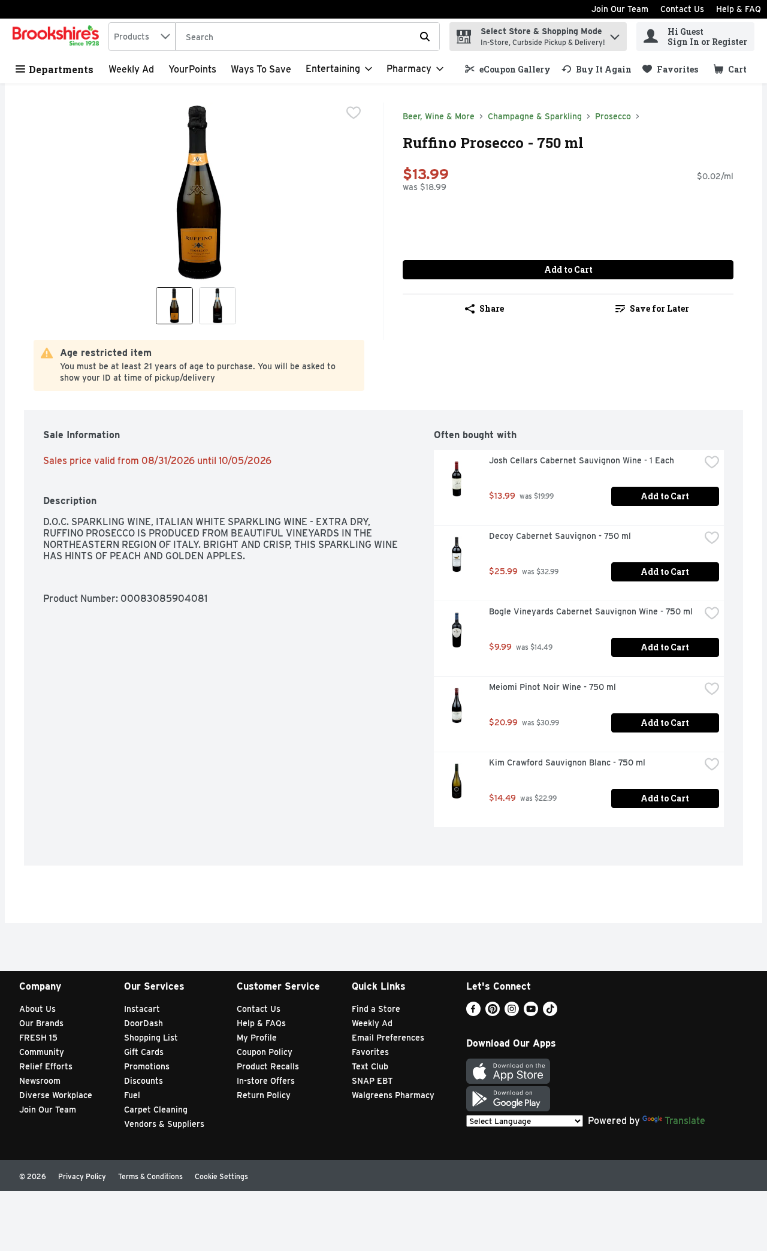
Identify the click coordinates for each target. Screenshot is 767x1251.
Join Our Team (619, 9)
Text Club (370, 1066)
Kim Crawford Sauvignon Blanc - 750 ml (567, 762)
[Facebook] (473, 1012)
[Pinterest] (492, 1012)
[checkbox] (353, 112)
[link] (508, 69)
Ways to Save (261, 69)
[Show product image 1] (174, 305)
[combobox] (142, 36)
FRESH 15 (38, 1037)
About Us (37, 1009)
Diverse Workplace (55, 1095)
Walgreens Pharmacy (393, 1095)
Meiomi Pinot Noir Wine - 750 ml (552, 687)
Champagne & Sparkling (535, 116)
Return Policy (264, 1095)
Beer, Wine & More (439, 116)
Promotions (147, 1066)
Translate (685, 1120)
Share (491, 308)
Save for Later (659, 308)
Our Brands (41, 1023)
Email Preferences (388, 1037)
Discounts (143, 1081)
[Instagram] (512, 1012)
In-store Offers (266, 1081)
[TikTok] (550, 1012)
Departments (61, 69)
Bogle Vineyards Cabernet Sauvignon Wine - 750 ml (591, 611)
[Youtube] (531, 1012)
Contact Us (682, 9)
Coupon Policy (264, 1052)
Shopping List (151, 1037)
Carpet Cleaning (156, 1109)
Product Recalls (268, 1066)
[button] (615, 33)
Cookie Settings (221, 1176)
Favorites (370, 1052)
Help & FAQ (738, 9)
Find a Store (376, 1009)
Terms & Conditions (150, 1176)
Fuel (132, 1095)
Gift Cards (144, 1052)
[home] (58, 36)
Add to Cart (568, 269)
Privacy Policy (82, 1176)
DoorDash (143, 1023)
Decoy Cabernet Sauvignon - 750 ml (560, 536)
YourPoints (192, 69)
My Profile (257, 1037)
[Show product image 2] (217, 305)
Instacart (142, 1009)
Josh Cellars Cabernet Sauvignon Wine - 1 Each (581, 460)
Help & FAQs (261, 1023)
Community (41, 1052)
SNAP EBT (372, 1081)
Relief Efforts (46, 1066)
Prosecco (613, 116)
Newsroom (40, 1081)
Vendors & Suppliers (164, 1124)
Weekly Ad (131, 69)
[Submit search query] (424, 36)
